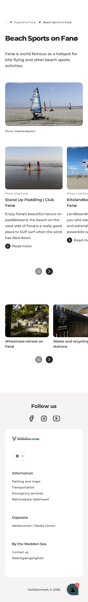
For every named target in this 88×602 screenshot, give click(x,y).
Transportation (23, 487)
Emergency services (27, 493)
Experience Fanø (25, 22)
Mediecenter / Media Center (34, 526)
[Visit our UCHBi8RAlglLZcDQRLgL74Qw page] (56, 418)
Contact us (20, 552)
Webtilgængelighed (28, 558)
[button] (34, 220)
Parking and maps (26, 481)
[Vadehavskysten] (25, 439)
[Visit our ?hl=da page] (44, 418)
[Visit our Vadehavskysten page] (31, 418)
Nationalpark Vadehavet (30, 499)
